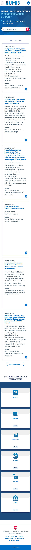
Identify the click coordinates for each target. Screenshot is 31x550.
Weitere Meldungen (14, 364)
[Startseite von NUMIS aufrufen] (15, 3)
